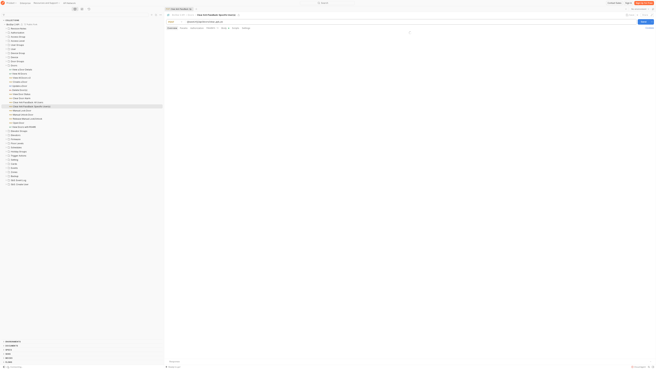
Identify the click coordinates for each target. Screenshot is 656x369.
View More (410, 126)
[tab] (75, 9)
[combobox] (640, 9)
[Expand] (6, 28)
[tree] (82, 180)
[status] (14, 367)
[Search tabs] (626, 9)
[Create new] (152, 15)
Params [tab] (184, 28)
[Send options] (652, 22)
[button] (653, 9)
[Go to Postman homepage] (3, 3)
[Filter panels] (4, 15)
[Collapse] (4, 24)
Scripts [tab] (235, 28)
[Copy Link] (652, 15)
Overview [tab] (172, 28)
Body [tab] (224, 28)
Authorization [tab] (197, 28)
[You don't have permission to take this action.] (196, 9)
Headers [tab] (212, 28)
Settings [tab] (246, 28)
